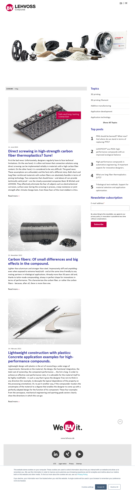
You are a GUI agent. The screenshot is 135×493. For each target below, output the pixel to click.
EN (121, 3)
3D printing (95, 94)
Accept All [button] (100, 487)
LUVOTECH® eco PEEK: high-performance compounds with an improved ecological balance (110, 152)
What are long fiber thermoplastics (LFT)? (111, 176)
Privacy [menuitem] (71, 464)
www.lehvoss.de (67, 438)
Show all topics (110, 122)
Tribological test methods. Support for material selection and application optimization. (112, 187)
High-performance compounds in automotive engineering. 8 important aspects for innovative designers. (112, 164)
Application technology (100, 117)
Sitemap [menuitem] (79, 464)
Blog (16, 89)
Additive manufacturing (101, 105)
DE (126, 3)
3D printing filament (99, 100)
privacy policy (95, 216)
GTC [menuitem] (54, 464)
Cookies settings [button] (87, 487)
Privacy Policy (82, 474)
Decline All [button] (114, 487)
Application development (101, 111)
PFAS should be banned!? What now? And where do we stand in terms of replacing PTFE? (111, 139)
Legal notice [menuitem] (62, 464)
